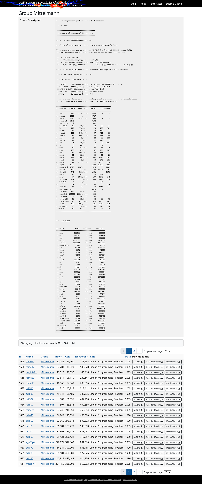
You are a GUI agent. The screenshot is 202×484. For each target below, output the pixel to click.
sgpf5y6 (30, 442)
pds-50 (29, 420)
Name (29, 356)
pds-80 (29, 453)
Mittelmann (47, 361)
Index (134, 3)
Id (20, 356)
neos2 (29, 431)
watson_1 (31, 463)
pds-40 (29, 415)
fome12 (30, 367)
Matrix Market (172, 362)
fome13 (30, 383)
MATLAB (137, 362)
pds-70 (29, 447)
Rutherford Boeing (153, 362)
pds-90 (29, 458)
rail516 (29, 388)
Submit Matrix (174, 3)
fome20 (30, 377)
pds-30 (29, 393)
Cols (67, 356)
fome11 (30, 361)
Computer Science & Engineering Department (102, 479)
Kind (92, 356)
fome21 (30, 410)
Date (128, 356)
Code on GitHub (130, 479)
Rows (58, 356)
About (144, 3)
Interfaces (156, 3)
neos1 (29, 426)
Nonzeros (81, 356)
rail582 (29, 399)
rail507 (29, 404)
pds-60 (29, 436)
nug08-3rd (31, 372)
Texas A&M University (73, 479)
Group (44, 356)
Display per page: (153, 351)
